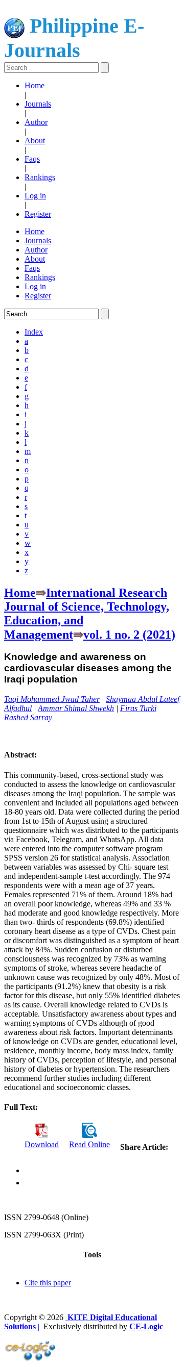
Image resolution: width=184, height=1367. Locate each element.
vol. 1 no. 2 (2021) (129, 634)
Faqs (32, 159)
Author (36, 122)
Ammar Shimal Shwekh (76, 708)
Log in (35, 195)
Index (34, 331)
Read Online (89, 1144)
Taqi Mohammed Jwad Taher (52, 699)
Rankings (40, 177)
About (35, 140)
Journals (38, 103)
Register (38, 214)
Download (42, 1144)
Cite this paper (48, 1282)
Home (34, 85)
